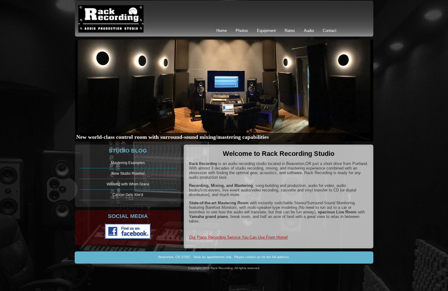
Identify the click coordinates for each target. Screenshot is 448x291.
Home (221, 30)
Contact (329, 30)
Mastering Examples (128, 163)
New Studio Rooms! (128, 173)
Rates (290, 30)
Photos (242, 30)
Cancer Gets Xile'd (127, 195)
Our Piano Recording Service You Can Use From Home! (238, 237)
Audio (309, 30)
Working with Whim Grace (128, 184)
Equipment (266, 30)
